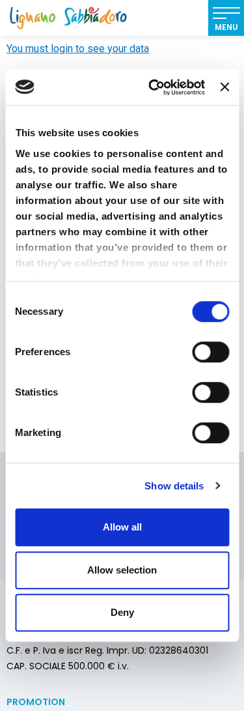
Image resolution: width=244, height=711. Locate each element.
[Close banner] (224, 87)
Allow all (122, 526)
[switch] (210, 351)
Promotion (36, 701)
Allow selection (122, 569)
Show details (174, 485)
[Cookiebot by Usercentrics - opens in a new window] (153, 87)
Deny (122, 612)
